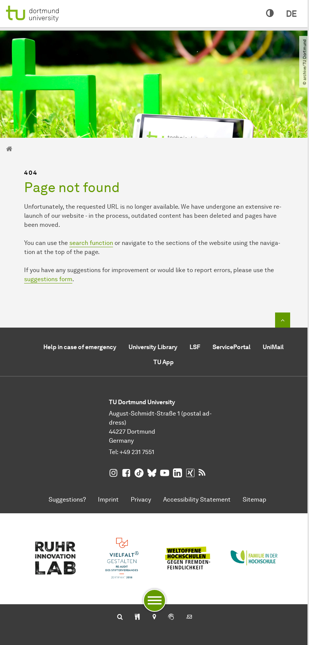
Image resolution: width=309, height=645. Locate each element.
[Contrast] (270, 14)
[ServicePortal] (171, 617)
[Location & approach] (154, 617)
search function (91, 242)
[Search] (120, 617)
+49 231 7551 (136, 452)
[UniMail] (189, 617)
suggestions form (48, 279)
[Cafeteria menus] (137, 617)
